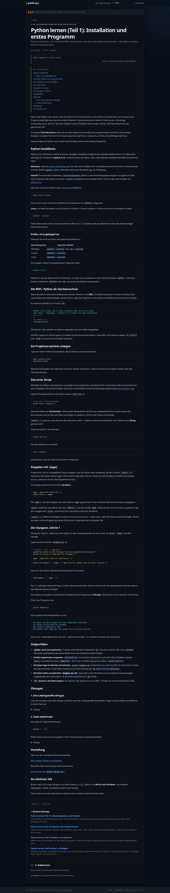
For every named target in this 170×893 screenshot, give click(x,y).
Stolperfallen (38, 94)
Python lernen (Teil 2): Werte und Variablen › (119, 61)
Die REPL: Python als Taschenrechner (47, 79)
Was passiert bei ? (48, 771)
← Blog (33, 20)
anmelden (140, 3)
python (36, 804)
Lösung (36, 709)
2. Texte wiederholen (43, 103)
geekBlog (31, 3)
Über (111, 890)
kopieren (134, 195)
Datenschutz (131, 890)
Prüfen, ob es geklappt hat (45, 76)
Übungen (37, 97)
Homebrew (66, 187)
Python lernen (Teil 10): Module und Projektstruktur (55, 826)
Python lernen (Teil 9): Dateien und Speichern (51, 837)
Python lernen (55, 58)
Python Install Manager (59, 166)
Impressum (119, 890)
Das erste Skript (39, 85)
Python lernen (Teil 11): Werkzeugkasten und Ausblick (55, 816)
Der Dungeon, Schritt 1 (42, 91)
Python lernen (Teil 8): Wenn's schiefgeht (49, 848)
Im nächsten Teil (39, 109)
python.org (36, 182)
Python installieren (40, 73)
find (117, 3)
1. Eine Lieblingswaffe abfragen (47, 100)
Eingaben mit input (40, 88)
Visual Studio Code (126, 388)
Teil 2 (82, 784)
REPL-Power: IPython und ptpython (46, 760)
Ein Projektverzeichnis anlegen (45, 82)
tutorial (47, 804)
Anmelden (35, 875)
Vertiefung (37, 106)
